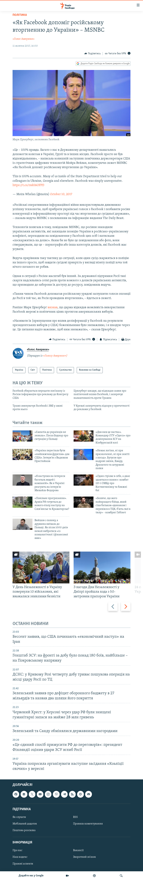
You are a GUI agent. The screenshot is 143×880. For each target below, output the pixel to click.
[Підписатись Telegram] (64, 794)
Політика (20, 15)
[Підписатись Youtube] (40, 794)
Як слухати (19, 817)
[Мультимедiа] (67, 875)
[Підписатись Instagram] (48, 794)
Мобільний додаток (25, 823)
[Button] (92, 53)
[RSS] (72, 794)
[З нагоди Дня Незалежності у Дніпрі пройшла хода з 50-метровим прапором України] (102, 567)
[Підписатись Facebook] (16, 794)
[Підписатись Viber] (56, 794)
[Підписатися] (88, 794)
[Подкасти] (94, 875)
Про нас (17, 850)
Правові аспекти (23, 863)
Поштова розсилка (24, 830)
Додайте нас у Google (31, 875)
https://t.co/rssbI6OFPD (28, 185)
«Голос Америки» (24, 39)
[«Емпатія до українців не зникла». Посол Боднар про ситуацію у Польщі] (22, 436)
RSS (75, 817)
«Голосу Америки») (55, 355)
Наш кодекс (20, 857)
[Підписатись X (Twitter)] (32, 794)
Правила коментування (88, 823)
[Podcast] (80, 794)
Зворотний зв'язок (84, 857)
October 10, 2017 (61, 194)
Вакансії (78, 850)
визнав (53, 307)
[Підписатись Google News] (24, 794)
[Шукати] (121, 875)
